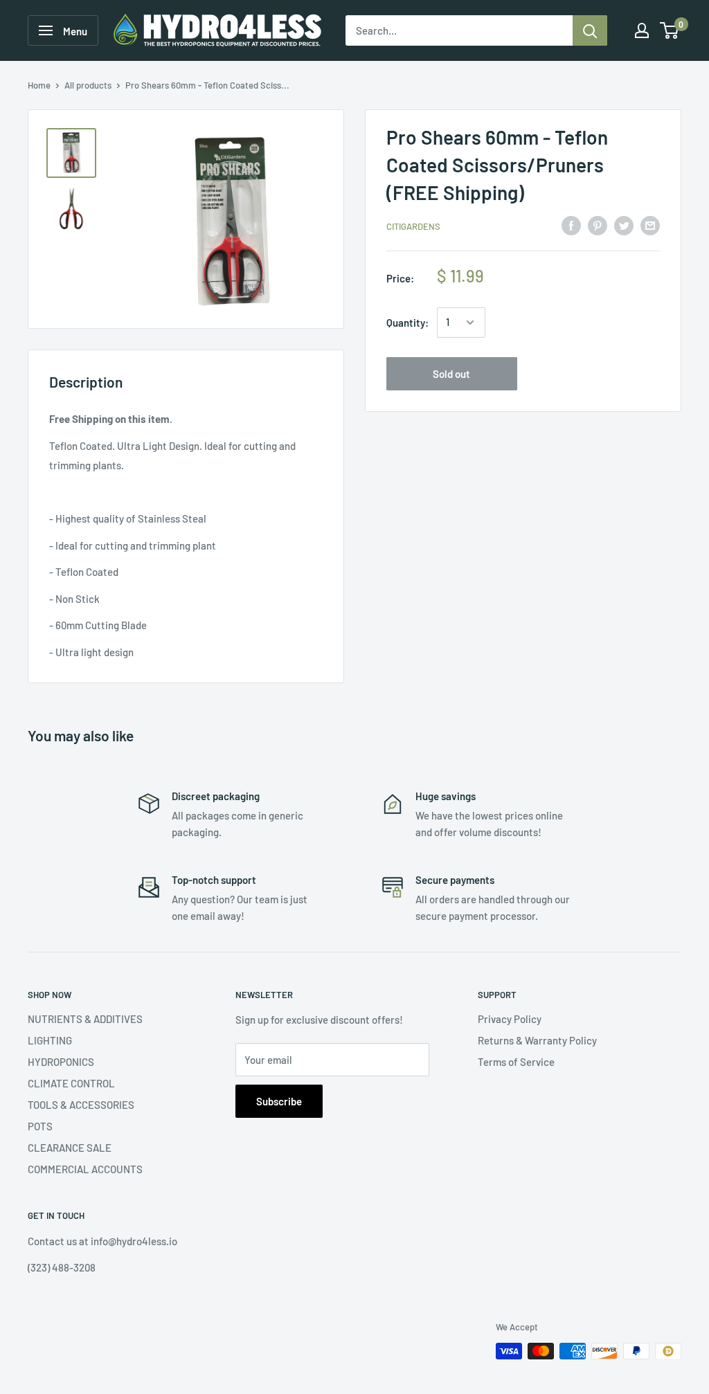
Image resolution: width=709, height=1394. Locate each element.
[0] (670, 30)
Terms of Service (516, 1062)
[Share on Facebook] (571, 225)
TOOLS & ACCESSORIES (81, 1104)
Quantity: (407, 322)
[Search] (590, 30)
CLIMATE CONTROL (71, 1083)
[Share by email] (650, 225)
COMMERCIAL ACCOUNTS (85, 1169)
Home (39, 85)
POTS (40, 1126)
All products (87, 85)
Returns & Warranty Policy (537, 1040)
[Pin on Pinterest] (597, 225)
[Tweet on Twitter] (624, 225)
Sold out (451, 374)
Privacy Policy (509, 1019)
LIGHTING (50, 1040)
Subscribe (279, 1101)
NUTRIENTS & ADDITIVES (85, 1019)
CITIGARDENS (413, 226)
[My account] (642, 30)
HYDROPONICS (61, 1062)
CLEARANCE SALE (69, 1147)
